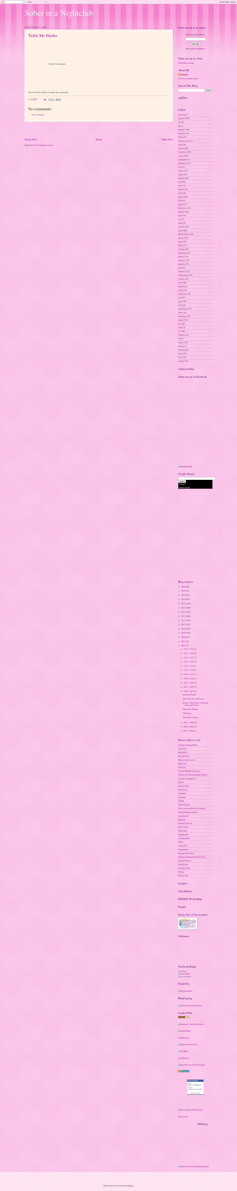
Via (179, 338)
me (179, 219)
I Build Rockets (184, 804)
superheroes (182, 308)
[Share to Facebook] (57, 99)
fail (179, 182)
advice (180, 114)
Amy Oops (182, 748)
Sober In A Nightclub (194, 1085)
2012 (183, 620)
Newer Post (31, 139)
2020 (183, 586)
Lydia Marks (182, 971)
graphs (180, 204)
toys (179, 323)
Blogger (130, 1185)
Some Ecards (183, 864)
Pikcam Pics (182, 845)
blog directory (183, 1058)
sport (180, 305)
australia (199, 1089)
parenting (181, 252)
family (180, 185)
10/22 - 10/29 (189, 682)
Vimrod (181, 872)
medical (181, 226)
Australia (181, 133)
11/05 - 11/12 (189, 674)
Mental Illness (183, 234)
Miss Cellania (183, 827)
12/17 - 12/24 (189, 653)
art (179, 122)
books (180, 137)
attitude (181, 129)
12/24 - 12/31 (189, 649)
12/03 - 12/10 (189, 661)
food (180, 193)
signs (180, 301)
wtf (179, 357)
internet (181, 211)
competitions (183, 159)
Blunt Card (182, 763)
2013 (183, 616)
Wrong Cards (183, 875)
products (181, 260)
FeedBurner (200, 48)
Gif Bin (181, 801)
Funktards (182, 797)
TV (179, 331)
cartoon (181, 148)
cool (179, 167)
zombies (181, 361)
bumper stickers (184, 141)
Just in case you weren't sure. (193, 698)
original (181, 249)
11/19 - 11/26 (189, 666)
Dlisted (181, 782)
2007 (183, 641)
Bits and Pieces (184, 756)
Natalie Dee (182, 830)
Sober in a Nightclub (59, 12)
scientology (182, 294)
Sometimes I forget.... (191, 717)
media (180, 223)
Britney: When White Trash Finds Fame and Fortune (195, 703)
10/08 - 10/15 (189, 691)
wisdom (181, 349)
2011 (183, 624)
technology (182, 316)
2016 (183, 603)
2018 (183, 595)
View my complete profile (188, 78)
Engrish (181, 178)
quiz (179, 267)
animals (181, 118)
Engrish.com (183, 789)
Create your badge (184, 976)
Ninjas (180, 245)
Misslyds (184, 74)
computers (182, 163)
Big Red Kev (183, 752)
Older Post (167, 139)
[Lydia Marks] (184, 973)
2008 (183, 637)
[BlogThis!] (52, 99)
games (180, 197)
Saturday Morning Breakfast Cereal (191, 857)
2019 (183, 591)
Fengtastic (182, 793)
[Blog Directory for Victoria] (183, 1017)
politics (181, 256)
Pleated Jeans (183, 849)
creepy (180, 170)
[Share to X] (54, 99)
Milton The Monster (190, 709)
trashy (180, 327)
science (181, 290)
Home (99, 139)
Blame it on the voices (186, 760)
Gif (179, 200)
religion (181, 279)
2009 (183, 633)
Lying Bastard (183, 816)
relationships (183, 275)
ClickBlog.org (183, 1037)
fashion (181, 189)
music (180, 241)
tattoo (180, 312)
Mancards (182, 819)
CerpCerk (182, 767)
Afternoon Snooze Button (188, 745)
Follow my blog (195, 1093)
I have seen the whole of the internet (191, 808)
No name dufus (184, 838)
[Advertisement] (99, 129)
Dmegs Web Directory (194, 1109)
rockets (181, 286)
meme (180, 230)
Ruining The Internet (186, 853)
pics (194, 1089)
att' (179, 126)
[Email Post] (44, 99)
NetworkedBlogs (192, 1080)
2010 (183, 628)
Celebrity (181, 152)
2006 (183, 645)
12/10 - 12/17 (189, 657)
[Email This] (49, 99)
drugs (180, 174)
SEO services (183, 1116)
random (181, 271)
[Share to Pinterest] (60, 99)
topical (180, 320)
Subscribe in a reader (186, 63)
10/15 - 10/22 (189, 687)
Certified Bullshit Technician (189, 771)
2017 (183, 599)
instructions (182, 208)
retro (180, 282)
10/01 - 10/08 (189, 722)
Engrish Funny (183, 786)
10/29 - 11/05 (189, 678)
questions (181, 264)
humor (190, 1089)
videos (180, 342)
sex (179, 297)
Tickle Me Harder (42, 35)
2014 (183, 612)
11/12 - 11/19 (189, 670)
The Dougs (187, 713)
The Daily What (184, 868)
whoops (181, 346)
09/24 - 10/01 (189, 726)
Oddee (180, 842)
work (180, 353)
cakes (180, 144)
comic (180, 155)
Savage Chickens (184, 860)
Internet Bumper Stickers (187, 812)
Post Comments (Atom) (44, 145)
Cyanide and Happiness (187, 778)
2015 (183, 607)
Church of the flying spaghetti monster (192, 774)
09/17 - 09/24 (189, 730)
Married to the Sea (185, 823)
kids (179, 215)
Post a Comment (38, 114)
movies (181, 238)
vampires (181, 335)
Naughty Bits (183, 834)
